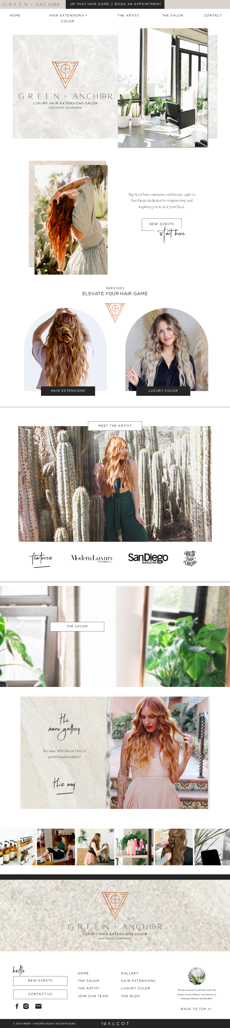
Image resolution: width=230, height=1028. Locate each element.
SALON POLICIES (65, 1023)
